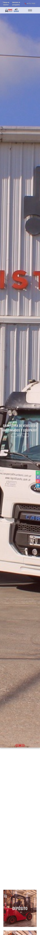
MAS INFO (19, 435)
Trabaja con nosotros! (6, 3)
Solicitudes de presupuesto (16, 3)
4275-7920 (30, 3)
